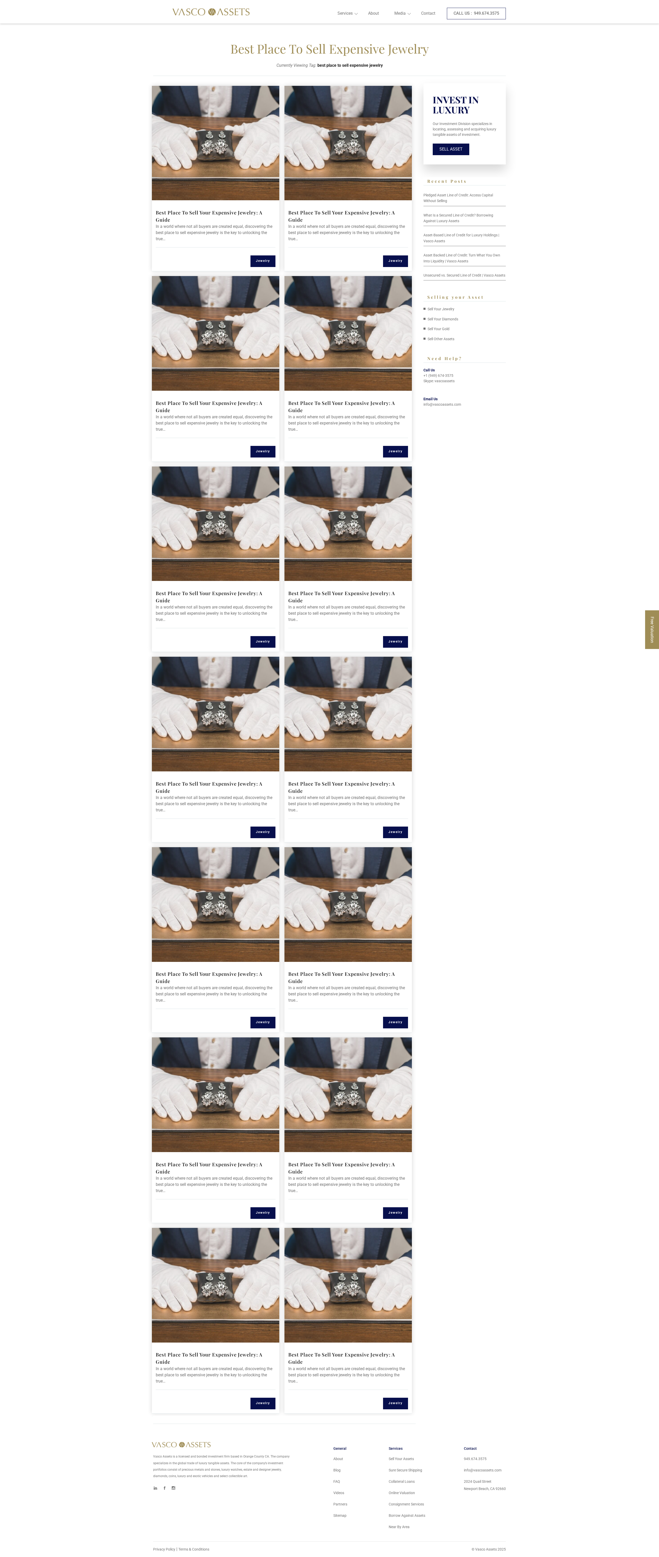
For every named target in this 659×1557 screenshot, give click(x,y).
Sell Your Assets (401, 1459)
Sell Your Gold (438, 329)
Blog (337, 1470)
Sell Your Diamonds (443, 319)
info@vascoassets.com (442, 404)
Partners (340, 1504)
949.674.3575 (476, 13)
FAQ (336, 1481)
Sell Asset (451, 149)
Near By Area (399, 1527)
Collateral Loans (402, 1481)
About (373, 13)
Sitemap (339, 1515)
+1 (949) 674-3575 (438, 375)
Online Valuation (402, 1493)
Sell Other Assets (441, 339)
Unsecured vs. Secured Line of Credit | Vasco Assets (464, 275)
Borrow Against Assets (407, 1515)
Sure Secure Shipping (405, 1470)
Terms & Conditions (193, 1549)
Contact (428, 13)
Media (400, 13)
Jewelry (263, 261)
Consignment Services (406, 1504)
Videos (338, 1493)
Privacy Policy (164, 1549)
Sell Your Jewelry (441, 309)
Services (345, 13)
